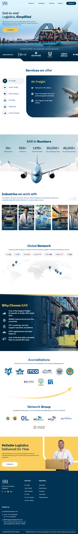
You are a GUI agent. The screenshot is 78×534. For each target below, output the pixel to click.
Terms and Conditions (43, 532)
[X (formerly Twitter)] (5, 491)
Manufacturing (42, 488)
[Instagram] (8, 491)
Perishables (42, 494)
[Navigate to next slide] (74, 198)
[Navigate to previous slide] (70, 198)
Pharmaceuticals (43, 497)
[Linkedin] (11, 491)
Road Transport (29, 491)
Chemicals (41, 491)
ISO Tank (27, 494)
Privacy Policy (53, 532)
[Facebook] (2, 491)
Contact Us (10, 464)
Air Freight (27, 485)
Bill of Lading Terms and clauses (67, 532)
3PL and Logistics (29, 497)
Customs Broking (29, 500)
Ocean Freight (28, 488)
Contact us (10, 30)
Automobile (42, 485)
